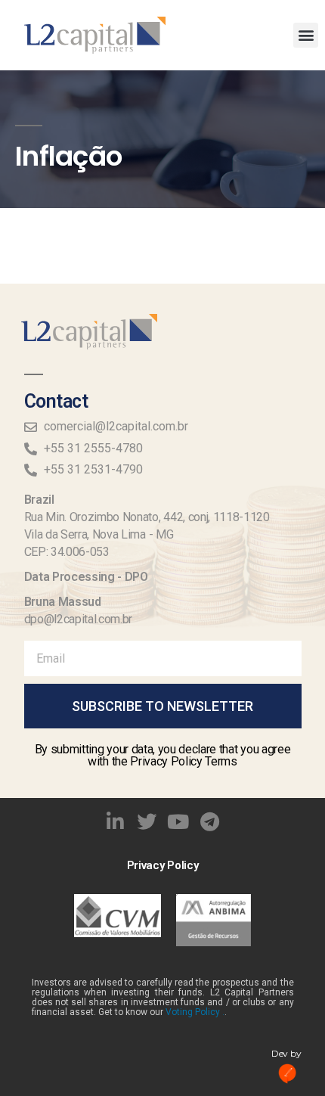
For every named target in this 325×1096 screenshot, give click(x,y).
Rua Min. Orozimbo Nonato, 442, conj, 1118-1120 (147, 517)
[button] (305, 35)
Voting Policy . (195, 1012)
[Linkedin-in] (116, 821)
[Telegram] (210, 821)
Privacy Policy (163, 865)
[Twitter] (146, 821)
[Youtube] (178, 821)
